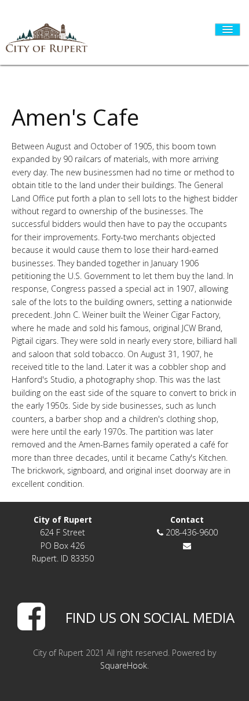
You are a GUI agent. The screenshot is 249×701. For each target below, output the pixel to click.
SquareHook (123, 665)
